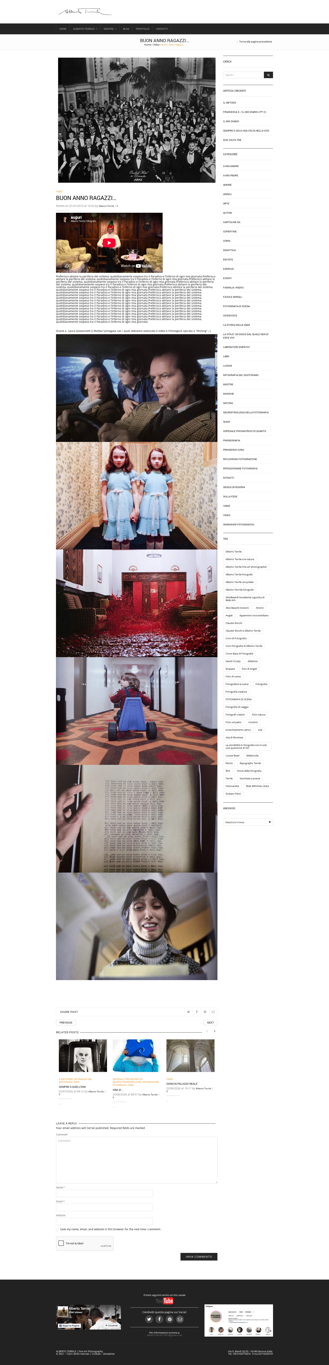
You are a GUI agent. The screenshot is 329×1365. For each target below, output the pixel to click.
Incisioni (253, 722)
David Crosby (233, 661)
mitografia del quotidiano (241, 375)
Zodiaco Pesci (233, 793)
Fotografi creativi (235, 714)
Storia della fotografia (249, 770)
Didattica (229, 250)
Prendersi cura (131, 1081)
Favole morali (232, 297)
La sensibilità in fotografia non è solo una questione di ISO (246, 746)
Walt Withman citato (257, 786)
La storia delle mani (236, 325)
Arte (226, 203)
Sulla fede (230, 496)
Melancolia (252, 755)
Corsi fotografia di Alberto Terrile (244, 646)
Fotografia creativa (236, 691)
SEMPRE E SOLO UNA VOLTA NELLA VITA (246, 130)
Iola (260, 729)
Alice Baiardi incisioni (237, 607)
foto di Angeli (249, 668)
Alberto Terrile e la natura (240, 559)
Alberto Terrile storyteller (240, 582)
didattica (253, 661)
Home (62, 29)
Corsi (226, 240)
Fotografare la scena (237, 684)
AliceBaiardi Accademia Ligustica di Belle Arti (245, 599)
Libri (226, 356)
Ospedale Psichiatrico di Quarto (244, 431)
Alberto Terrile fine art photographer (246, 566)
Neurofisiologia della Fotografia (246, 412)
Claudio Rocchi (234, 623)
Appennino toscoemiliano (254, 615)
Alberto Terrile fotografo (239, 574)
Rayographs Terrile (250, 763)
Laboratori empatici (236, 347)
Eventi (227, 278)
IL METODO (229, 102)
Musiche (228, 393)
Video (156, 44)
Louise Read (232, 755)
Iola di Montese (234, 737)
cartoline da (231, 222)
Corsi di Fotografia (236, 638)
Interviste (230, 315)
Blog (126, 29)
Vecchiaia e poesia (250, 778)
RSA (228, 770)
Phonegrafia (231, 440)
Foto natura (258, 714)
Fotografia (261, 684)
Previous (66, 1022)
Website (60, 1215)
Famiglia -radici (233, 287)
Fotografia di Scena (236, 306)
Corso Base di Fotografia (239, 653)
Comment (62, 1134)
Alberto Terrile (84, 29)
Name (60, 1187)
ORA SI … (118, 1090)
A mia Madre (231, 166)
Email (60, 1201)
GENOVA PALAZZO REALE (181, 1084)
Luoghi (227, 365)
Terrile (229, 778)
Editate (228, 259)
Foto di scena (233, 676)
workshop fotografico (238, 524)
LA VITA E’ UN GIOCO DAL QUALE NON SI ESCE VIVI (245, 335)
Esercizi (228, 269)
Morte (229, 763)
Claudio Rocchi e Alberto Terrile (243, 630)
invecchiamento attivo (238, 729)
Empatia (230, 668)
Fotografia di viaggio (237, 707)
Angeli (227, 194)
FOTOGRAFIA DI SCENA (239, 699)
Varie (226, 505)
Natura (228, 403)
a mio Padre (66, 1079)
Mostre (109, 29)
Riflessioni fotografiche (240, 459)
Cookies (96, 1353)
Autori (227, 212)
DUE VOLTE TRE (232, 140)
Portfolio (142, 29)
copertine (230, 231)
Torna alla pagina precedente (255, 41)
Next (210, 1022)
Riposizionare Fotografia (240, 468)
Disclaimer (109, 1353)
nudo (226, 421)
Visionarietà (232, 786)
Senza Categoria (234, 487)
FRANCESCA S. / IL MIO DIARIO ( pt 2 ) (244, 112)
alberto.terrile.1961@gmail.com (164, 1335)
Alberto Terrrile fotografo (240, 589)
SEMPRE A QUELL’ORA (72, 1087)
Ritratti (228, 477)
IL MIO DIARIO (231, 121)
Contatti (162, 29)
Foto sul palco (233, 722)
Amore (227, 184)
